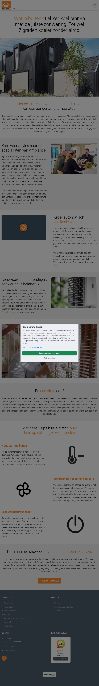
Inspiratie (8, 622)
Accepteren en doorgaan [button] (49, 353)
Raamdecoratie (10, 607)
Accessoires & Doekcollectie (15, 618)
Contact (57, 603)
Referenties (8, 626)
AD (40, 290)
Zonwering (8, 603)
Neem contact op (12, 651)
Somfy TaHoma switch (80, 240)
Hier (83, 565)
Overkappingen (10, 611)
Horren (7, 615)
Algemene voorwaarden (63, 607)
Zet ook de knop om (11, 312)
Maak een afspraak (49, 581)
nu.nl (36, 290)
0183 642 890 (10, 646)
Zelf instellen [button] (49, 358)
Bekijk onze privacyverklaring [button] (32, 347)
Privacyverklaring (61, 611)
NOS (4, 293)
